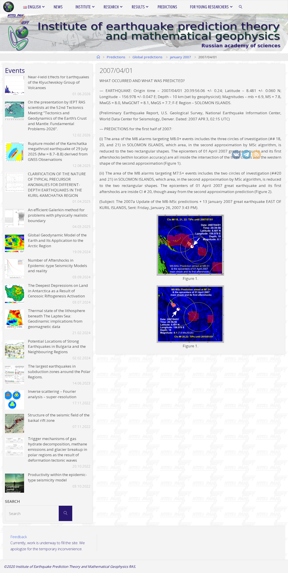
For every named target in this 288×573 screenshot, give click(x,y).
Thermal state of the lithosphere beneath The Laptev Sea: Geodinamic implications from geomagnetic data (56, 318)
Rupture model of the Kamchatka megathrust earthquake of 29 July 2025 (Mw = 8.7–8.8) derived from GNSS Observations (58, 151)
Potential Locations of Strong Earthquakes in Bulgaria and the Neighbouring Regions (57, 347)
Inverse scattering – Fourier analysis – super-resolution (52, 394)
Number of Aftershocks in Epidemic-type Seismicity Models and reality (57, 266)
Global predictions (147, 57)
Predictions (116, 57)
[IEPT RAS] (8, 6)
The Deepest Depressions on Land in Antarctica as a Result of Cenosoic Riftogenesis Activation (58, 291)
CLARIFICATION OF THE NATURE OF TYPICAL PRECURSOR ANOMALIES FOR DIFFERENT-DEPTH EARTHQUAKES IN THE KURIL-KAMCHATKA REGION (57, 184)
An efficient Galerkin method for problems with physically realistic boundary (58, 215)
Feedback (18, 536)
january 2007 (180, 57)
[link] (240, 7)
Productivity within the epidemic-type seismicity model (57, 477)
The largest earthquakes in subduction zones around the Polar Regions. (59, 372)
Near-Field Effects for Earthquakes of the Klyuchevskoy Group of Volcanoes (58, 82)
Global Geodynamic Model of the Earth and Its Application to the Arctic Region (57, 240)
